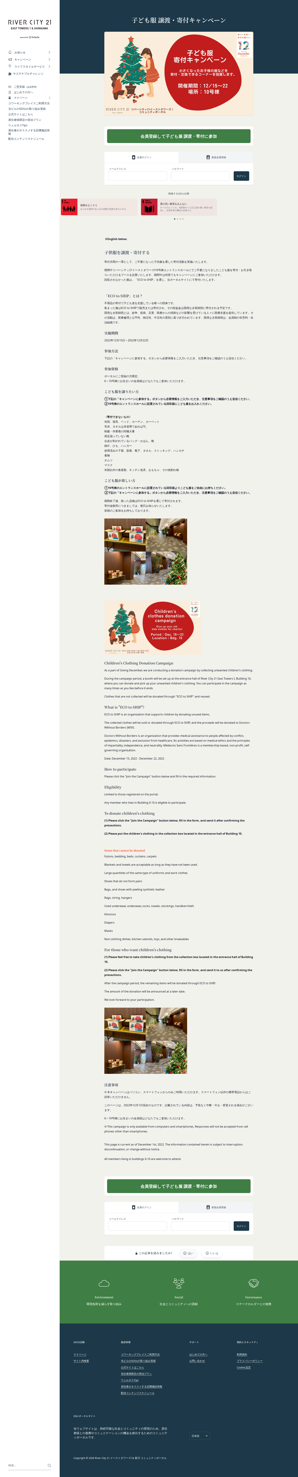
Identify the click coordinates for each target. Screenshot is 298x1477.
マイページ (79, 1354)
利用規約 (242, 1354)
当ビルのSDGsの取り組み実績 (138, 1360)
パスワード (178, 168)
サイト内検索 (81, 1360)
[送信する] (49, 1465)
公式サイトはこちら (132, 1367)
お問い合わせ (197, 1360)
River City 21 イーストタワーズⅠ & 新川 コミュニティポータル (131, 1458)
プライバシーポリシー (250, 1360)
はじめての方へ (198, 1354)
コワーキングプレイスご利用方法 (140, 1354)
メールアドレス (117, 168)
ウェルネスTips (130, 1380)
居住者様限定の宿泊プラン (136, 1373)
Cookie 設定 (244, 1367)
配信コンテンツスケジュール (138, 1393)
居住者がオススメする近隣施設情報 (141, 1386)
